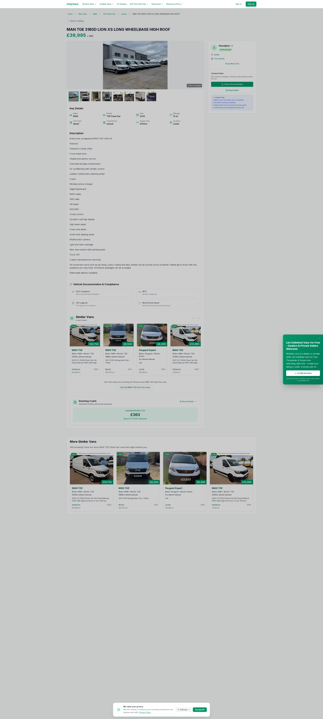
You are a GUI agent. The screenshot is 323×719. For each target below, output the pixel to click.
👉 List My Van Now (303, 373)
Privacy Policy (145, 712)
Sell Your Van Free (138, 4)
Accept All (199, 709)
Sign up (251, 4)
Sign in (239, 4)
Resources (156, 4)
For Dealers (122, 4)
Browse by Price (173, 4)
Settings (183, 709)
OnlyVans (72, 4)
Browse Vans (88, 4)
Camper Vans (105, 4)
